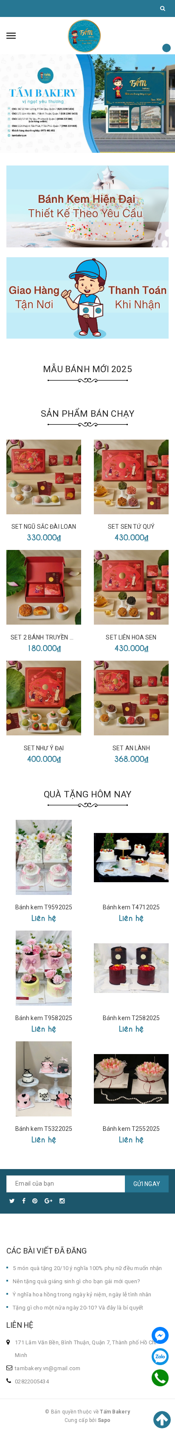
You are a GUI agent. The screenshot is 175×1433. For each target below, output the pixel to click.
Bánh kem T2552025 (131, 1128)
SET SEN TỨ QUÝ (131, 526)
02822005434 (32, 1381)
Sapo (104, 1420)
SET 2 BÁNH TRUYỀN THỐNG (50, 637)
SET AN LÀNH (131, 748)
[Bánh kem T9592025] (43, 857)
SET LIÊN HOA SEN (131, 637)
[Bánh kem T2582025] (131, 968)
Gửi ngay (146, 1184)
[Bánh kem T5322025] (43, 1078)
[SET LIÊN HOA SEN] (131, 587)
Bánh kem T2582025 (131, 1018)
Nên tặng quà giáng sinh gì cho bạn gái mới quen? (76, 1281)
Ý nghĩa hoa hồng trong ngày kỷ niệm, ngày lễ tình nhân (82, 1294)
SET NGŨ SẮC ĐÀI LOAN (43, 526)
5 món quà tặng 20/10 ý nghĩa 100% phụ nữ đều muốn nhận (87, 1268)
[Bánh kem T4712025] (131, 857)
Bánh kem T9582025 (43, 1018)
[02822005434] (160, 1378)
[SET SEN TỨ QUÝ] (131, 476)
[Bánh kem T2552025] (131, 1078)
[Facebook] (160, 1335)
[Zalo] (160, 1356)
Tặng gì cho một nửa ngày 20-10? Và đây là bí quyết (78, 1307)
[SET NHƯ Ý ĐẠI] (43, 698)
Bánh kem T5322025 (43, 1128)
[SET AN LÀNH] (131, 698)
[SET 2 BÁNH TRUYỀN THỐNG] (43, 587)
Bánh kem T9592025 (43, 907)
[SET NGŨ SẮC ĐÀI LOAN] (43, 476)
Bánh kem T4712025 (131, 907)
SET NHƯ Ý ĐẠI (44, 748)
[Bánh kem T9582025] (43, 968)
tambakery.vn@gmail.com (48, 1368)
